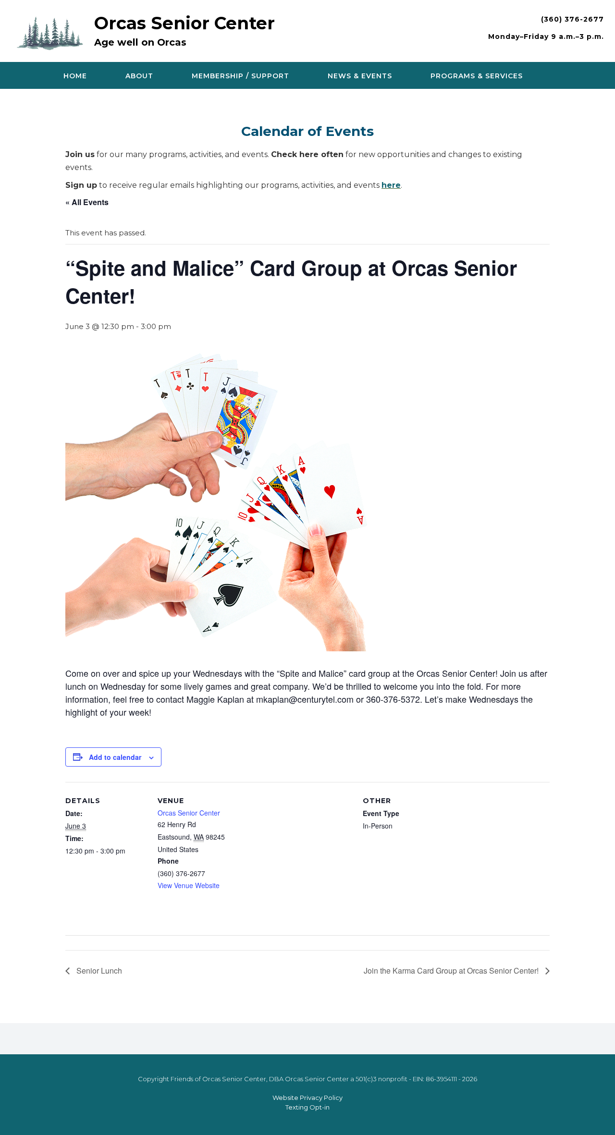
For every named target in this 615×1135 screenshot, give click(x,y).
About (139, 76)
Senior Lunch (98, 970)
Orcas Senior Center (184, 23)
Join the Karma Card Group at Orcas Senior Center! (452, 970)
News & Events (360, 76)
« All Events (87, 201)
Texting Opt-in (307, 1107)
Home (75, 76)
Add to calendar (115, 757)
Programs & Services (476, 76)
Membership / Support (240, 76)
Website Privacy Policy (307, 1097)
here (391, 185)
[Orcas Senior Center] (52, 32)
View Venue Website (189, 885)
